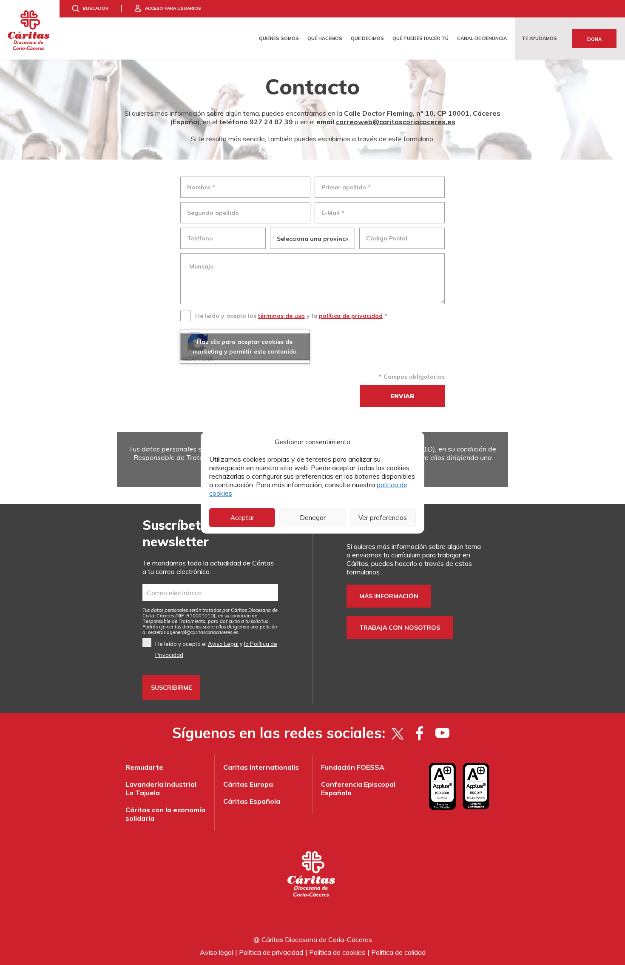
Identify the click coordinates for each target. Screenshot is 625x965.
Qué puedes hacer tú (420, 38)
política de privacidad (351, 316)
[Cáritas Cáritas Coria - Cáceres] (30, 30)
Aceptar (242, 518)
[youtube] (442, 733)
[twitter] (397, 733)
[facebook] (419, 733)
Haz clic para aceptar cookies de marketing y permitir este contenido (245, 346)
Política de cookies (337, 952)
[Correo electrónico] (210, 592)
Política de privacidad (271, 952)
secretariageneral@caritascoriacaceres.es (193, 632)
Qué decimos (367, 38)
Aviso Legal (223, 643)
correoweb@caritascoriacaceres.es (395, 121)
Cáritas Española (251, 801)
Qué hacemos (324, 38)
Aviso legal (216, 952)
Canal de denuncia (482, 38)
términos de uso (281, 316)
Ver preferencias (382, 518)
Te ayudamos (539, 38)
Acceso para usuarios (173, 8)
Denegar (313, 518)
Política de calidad (398, 952)
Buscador (95, 8)
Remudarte (144, 767)
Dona (594, 39)
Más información (388, 596)
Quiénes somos (279, 38)
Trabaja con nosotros (399, 627)
